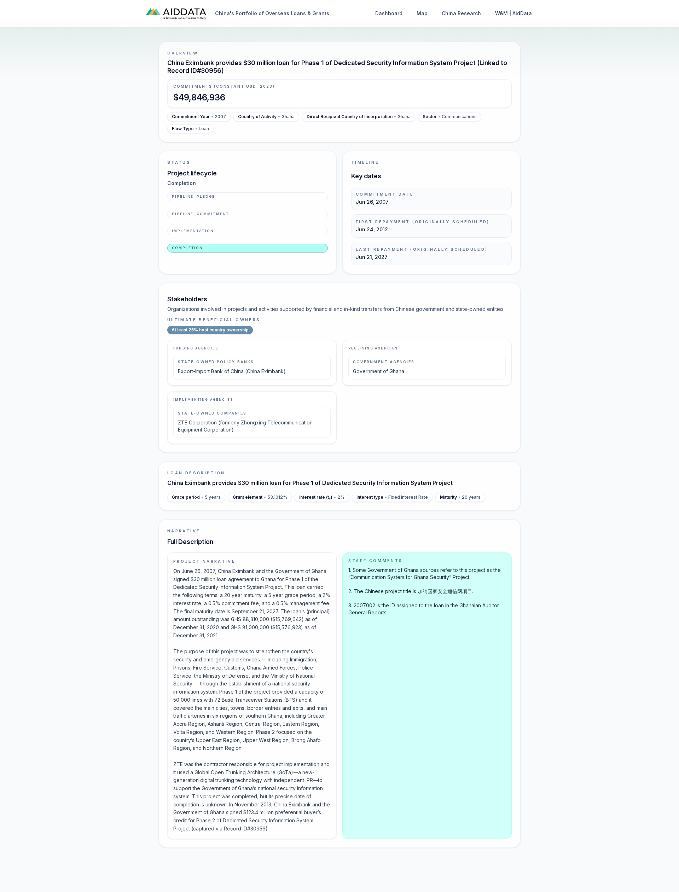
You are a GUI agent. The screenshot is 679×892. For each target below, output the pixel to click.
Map (422, 13)
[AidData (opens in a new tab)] (176, 13)
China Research (461, 13)
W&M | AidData (513, 13)
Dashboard (388, 13)
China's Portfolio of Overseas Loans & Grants (272, 13)
